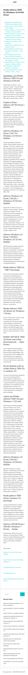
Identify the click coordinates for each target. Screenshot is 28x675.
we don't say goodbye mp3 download (13, 658)
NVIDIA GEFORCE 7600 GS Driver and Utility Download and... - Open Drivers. (14, 50)
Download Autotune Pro (9, 573)
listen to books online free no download (13, 626)
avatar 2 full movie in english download (13, 613)
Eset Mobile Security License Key (12, 567)
